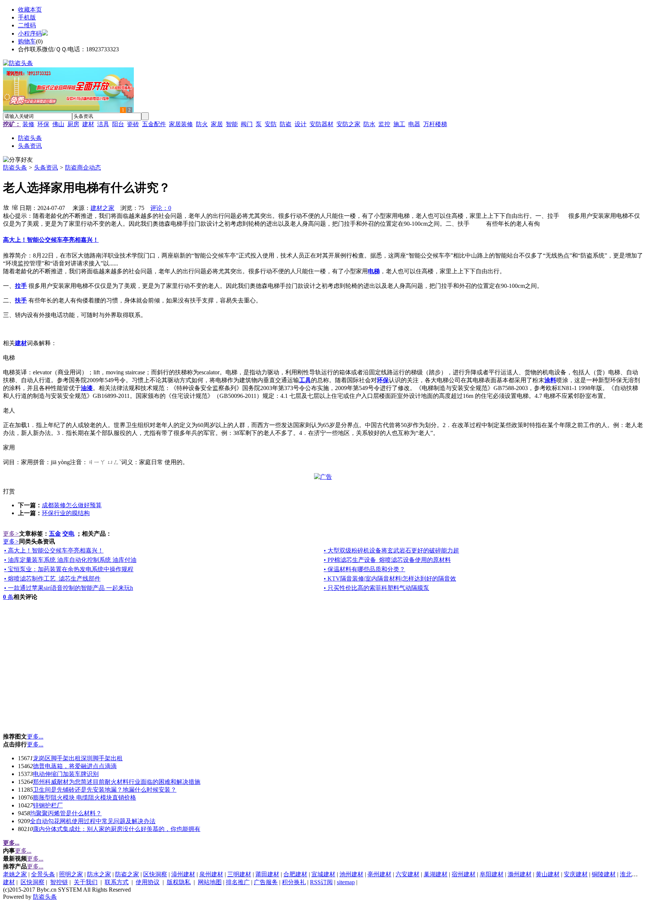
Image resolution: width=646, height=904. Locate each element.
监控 (384, 124)
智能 (232, 124)
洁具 (103, 124)
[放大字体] (6, 207)
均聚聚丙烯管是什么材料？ (66, 813)
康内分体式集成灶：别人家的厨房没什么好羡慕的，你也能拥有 (116, 829)
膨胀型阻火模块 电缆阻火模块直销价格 (84, 797)
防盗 (286, 124)
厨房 (73, 124)
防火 (202, 124)
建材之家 (102, 208)
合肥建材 (295, 874)
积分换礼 (294, 882)
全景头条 (43, 874)
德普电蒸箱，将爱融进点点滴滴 (75, 766)
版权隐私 (179, 882)
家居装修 (181, 124)
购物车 (27, 41)
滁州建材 (520, 874)
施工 (399, 124)
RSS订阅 (321, 882)
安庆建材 (576, 874)
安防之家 (348, 124)
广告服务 (266, 882)
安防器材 (321, 124)
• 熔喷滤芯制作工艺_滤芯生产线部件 (52, 578)
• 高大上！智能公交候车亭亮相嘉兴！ (54, 550)
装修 (28, 124)
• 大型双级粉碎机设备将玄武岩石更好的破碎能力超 (391, 550)
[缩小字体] (15, 207)
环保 (43, 124)
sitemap (346, 882)
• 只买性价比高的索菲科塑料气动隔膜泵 (376, 588)
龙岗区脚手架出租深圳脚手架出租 (78, 758)
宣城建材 (323, 874)
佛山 (58, 124)
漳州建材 (183, 874)
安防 (271, 124)
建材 (88, 124)
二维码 (27, 25)
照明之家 (71, 874)
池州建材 (351, 874)
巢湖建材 (435, 874)
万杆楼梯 (435, 124)
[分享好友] (18, 160)
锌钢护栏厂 (48, 805)
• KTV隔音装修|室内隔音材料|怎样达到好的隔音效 (390, 578)
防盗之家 (127, 874)
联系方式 (117, 882)
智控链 (59, 882)
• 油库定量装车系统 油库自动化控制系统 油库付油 (70, 560)
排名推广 (238, 882)
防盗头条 (15, 167)
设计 (301, 124)
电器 (414, 124)
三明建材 (239, 874)
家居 (217, 124)
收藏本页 (30, 9)
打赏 (9, 491)
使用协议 (148, 882)
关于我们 (86, 882)
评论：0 (160, 208)
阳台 (118, 124)
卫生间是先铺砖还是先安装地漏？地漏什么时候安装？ (104, 789)
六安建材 (407, 874)
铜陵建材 (604, 874)
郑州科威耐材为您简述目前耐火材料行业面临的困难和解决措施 (116, 782)
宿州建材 (464, 874)
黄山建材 (548, 874)
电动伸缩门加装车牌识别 (66, 774)
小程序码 (30, 33)
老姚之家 (15, 874)
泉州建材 (211, 874)
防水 (369, 124)
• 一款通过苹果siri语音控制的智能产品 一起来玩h (68, 588)
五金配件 (154, 124)
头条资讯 (46, 167)
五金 (55, 533)
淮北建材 (632, 874)
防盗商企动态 (83, 167)
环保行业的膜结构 (66, 513)
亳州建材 (379, 874)
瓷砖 (133, 124)
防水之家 (99, 874)
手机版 (27, 17)
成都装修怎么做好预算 (72, 505)
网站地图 (210, 882)
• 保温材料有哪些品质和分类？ (364, 569)
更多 (11, 533)
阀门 (247, 124)
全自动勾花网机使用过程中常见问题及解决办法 (93, 821)
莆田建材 (267, 874)
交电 (68, 533)
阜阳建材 (492, 874)
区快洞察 (155, 874)
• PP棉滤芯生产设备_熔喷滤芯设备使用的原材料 (387, 560)
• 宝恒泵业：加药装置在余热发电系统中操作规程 (68, 569)
